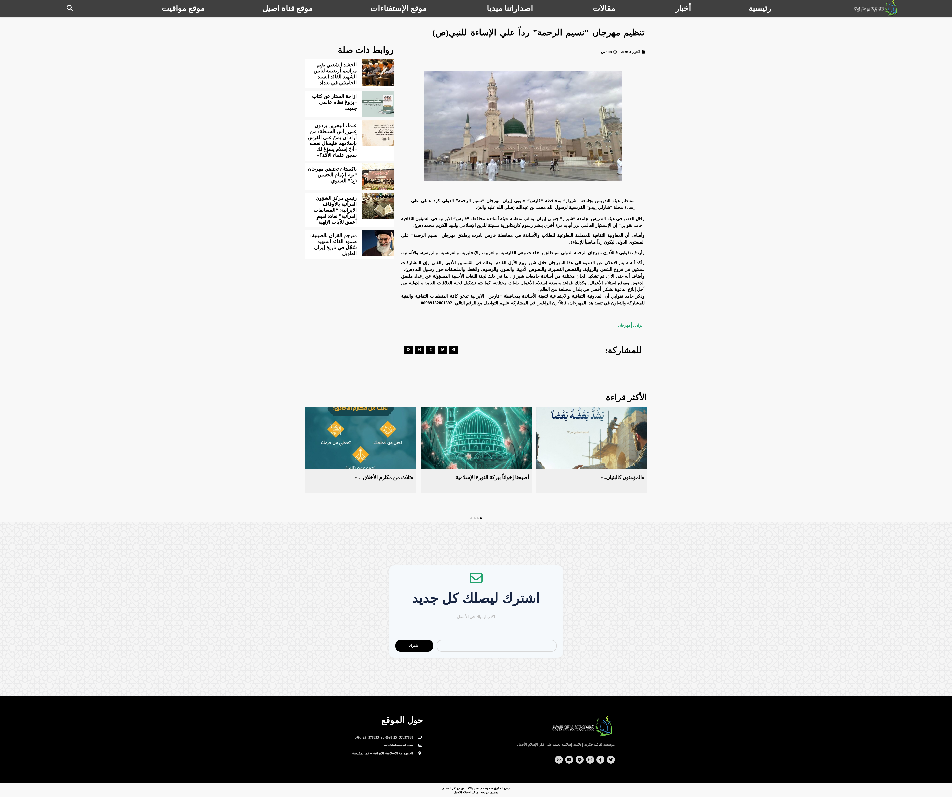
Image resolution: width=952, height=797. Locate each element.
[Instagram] (590, 760)
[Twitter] (611, 760)
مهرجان (624, 325)
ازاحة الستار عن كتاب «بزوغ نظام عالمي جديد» (334, 102)
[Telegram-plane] (580, 760)
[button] (69, 8)
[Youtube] (569, 760)
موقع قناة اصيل (287, 8)
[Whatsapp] (559, 760)
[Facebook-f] (600, 760)
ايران (639, 325)
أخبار (683, 8)
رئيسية (760, 8)
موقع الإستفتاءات (398, 8)
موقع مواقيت (183, 8)
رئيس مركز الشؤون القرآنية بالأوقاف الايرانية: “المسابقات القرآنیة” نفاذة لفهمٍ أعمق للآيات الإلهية (335, 210)
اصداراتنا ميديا (510, 8)
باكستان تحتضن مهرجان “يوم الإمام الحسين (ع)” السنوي (332, 174)
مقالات (604, 8)
